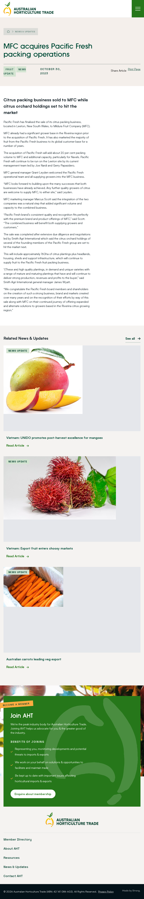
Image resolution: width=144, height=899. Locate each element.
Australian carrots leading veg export (33, 659)
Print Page (134, 69)
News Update (15, 71)
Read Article (15, 445)
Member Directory (18, 839)
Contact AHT (13, 876)
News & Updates (25, 31)
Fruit (10, 69)
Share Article (118, 70)
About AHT (12, 848)
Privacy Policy (106, 891)
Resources (11, 858)
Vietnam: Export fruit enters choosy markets (39, 548)
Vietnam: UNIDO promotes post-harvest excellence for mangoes (54, 438)
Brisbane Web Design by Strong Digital (131, 891)
